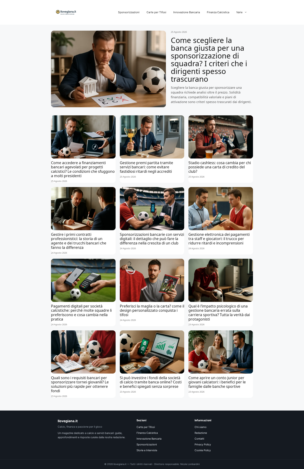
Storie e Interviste (147, 450)
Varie (239, 12)
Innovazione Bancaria (186, 12)
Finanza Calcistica (218, 12)
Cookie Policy (203, 450)
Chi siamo (201, 427)
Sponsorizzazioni (129, 12)
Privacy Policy (203, 444)
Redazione (201, 432)
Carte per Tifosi (156, 12)
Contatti (199, 438)
